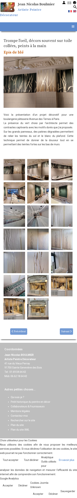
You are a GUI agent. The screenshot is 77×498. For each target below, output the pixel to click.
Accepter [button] (8, 485)
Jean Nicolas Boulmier (36, 4)
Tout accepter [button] (10, 460)
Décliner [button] (23, 485)
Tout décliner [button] (31, 460)
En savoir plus (66, 460)
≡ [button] (72, 26)
